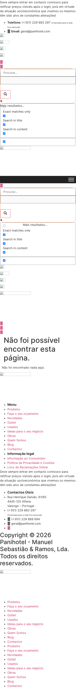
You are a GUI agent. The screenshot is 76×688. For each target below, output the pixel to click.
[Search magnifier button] (5, 94)
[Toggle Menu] (71, 179)
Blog (10, 637)
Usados (12, 619)
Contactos (14, 641)
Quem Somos (16, 633)
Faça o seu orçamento (23, 606)
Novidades (14, 611)
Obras (11, 628)
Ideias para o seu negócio (25, 624)
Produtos (13, 602)
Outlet (11, 615)
